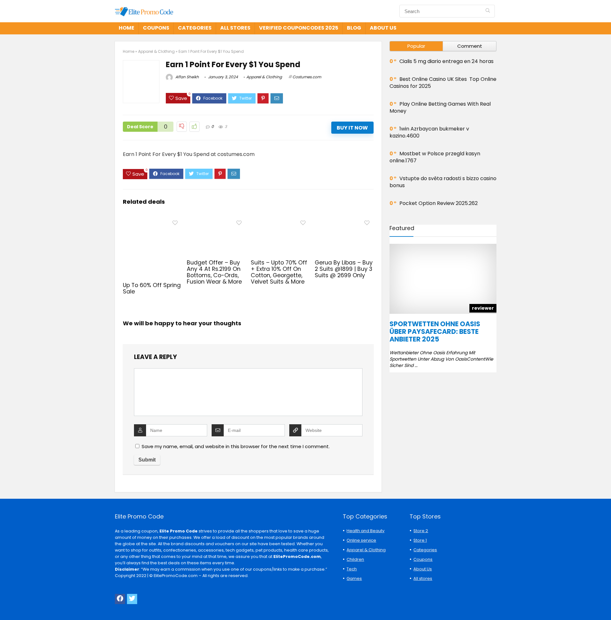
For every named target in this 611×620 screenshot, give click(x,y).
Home (126, 28)
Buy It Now (352, 127)
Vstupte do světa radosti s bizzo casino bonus (443, 182)
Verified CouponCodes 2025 (298, 28)
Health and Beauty (365, 531)
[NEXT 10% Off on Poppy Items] (604, 604)
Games (354, 578)
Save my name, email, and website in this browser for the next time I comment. (236, 446)
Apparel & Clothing (156, 51)
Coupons (156, 28)
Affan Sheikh (186, 77)
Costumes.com (306, 77)
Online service (361, 540)
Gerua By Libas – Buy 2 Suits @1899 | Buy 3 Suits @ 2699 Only (344, 269)
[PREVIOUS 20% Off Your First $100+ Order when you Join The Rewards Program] (6, 604)
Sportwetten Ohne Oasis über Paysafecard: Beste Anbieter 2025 (435, 331)
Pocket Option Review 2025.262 (438, 203)
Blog (354, 28)
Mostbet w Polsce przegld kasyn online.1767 (435, 157)
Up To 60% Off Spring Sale (152, 288)
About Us (383, 28)
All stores (235, 28)
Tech (352, 569)
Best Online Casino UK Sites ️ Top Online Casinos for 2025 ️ (443, 82)
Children (355, 559)
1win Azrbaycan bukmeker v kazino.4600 (429, 132)
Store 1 (420, 540)
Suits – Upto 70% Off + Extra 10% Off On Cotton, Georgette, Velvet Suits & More (279, 272)
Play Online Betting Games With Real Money (440, 107)
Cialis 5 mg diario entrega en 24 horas (446, 61)
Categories (195, 28)
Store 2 (420, 531)
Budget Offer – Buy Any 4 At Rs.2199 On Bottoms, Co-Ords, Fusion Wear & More (214, 272)
